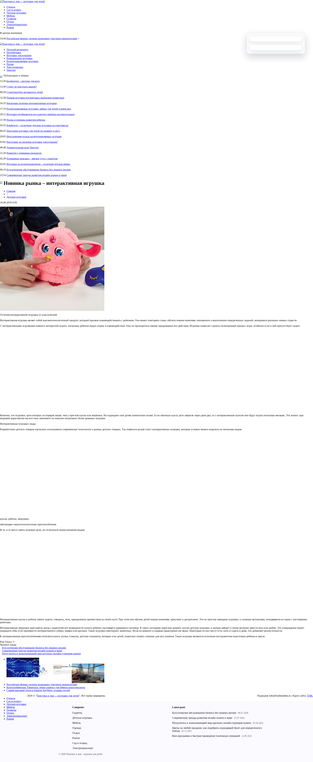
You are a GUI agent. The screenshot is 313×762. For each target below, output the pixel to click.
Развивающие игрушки (19, 58)
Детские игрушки (16, 12)
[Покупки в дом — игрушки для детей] (22, 1)
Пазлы (10, 64)
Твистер (11, 70)
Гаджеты (11, 18)
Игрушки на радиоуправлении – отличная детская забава (38, 164)
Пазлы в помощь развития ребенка (26, 119)
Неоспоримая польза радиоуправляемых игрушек (34, 136)
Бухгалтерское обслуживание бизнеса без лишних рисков (39, 169)
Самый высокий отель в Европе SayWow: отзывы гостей (38, 690)
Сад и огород (14, 9)
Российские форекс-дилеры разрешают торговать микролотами (42, 38)
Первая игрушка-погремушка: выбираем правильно (35, 97)
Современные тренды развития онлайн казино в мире (37, 175)
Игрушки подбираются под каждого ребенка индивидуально (41, 114)
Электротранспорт (17, 24)
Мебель (11, 15)
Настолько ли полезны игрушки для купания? (32, 142)
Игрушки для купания (19, 55)
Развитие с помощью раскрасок (24, 153)
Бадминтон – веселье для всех (23, 81)
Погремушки (14, 52)
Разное (10, 27)
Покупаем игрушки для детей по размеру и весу (33, 131)
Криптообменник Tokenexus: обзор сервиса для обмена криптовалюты (46, 687)
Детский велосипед (17, 49)
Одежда (11, 7)
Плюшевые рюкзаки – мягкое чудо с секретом (32, 158)
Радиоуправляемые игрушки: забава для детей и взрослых (39, 108)
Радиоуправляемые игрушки (22, 61)
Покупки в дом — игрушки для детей (58, 695)
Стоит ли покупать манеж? (22, 86)
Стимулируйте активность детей (25, 92)
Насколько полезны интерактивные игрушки (32, 103)
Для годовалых (15, 67)
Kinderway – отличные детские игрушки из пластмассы (37, 125)
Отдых (10, 21)
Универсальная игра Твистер (23, 147)
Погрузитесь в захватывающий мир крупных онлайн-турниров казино (41, 653)
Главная (11, 191)
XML (310, 695)
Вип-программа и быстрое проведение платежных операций (206, 736)
